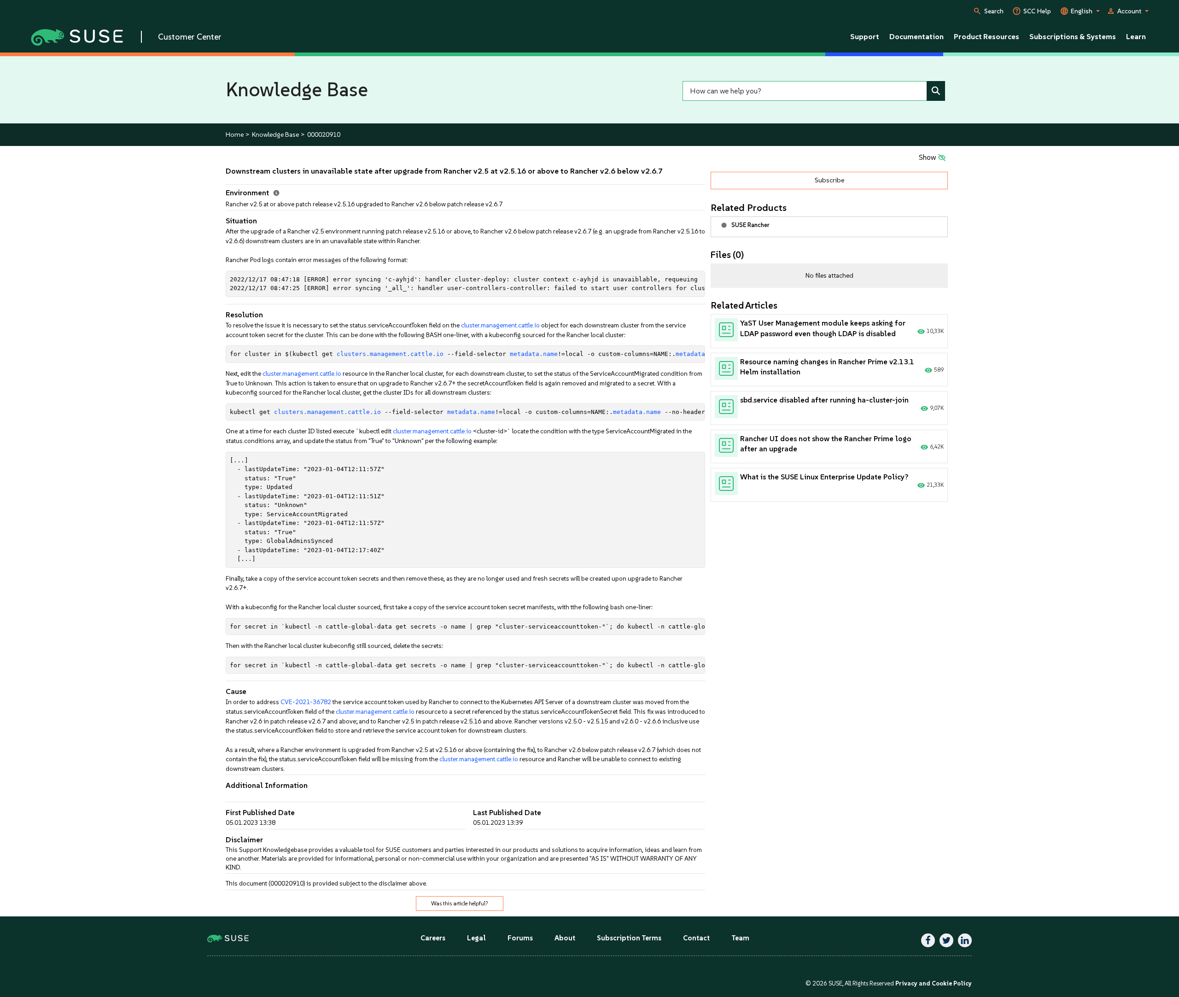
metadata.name (534, 353)
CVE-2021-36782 (305, 701)
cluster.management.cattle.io (500, 325)
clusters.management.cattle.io (390, 353)
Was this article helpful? (459, 903)
